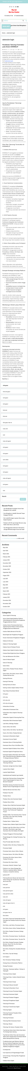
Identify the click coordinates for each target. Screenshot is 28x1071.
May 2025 (5, 585)
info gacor (5, 694)
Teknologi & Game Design (9, 982)
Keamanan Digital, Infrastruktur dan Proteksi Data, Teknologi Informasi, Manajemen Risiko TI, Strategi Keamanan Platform (14, 756)
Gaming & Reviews (7, 678)
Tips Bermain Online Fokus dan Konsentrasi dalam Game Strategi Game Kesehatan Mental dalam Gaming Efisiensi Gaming (14, 1036)
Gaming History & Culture (9, 684)
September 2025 (7, 572)
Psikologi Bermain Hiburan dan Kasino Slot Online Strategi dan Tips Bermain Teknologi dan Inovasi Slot (14, 879)
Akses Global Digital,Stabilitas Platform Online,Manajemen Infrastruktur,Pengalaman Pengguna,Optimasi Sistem (14, 620)
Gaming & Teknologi (8, 681)
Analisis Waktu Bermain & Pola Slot (12, 631)
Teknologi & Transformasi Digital (11, 1006)
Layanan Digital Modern (9, 772)
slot (4, 435)
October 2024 (6, 606)
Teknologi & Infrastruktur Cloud (11, 988)
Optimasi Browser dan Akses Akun (11, 789)
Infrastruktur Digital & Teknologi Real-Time (13, 717)
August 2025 (6, 575)
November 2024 (7, 603)
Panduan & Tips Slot (8, 792)
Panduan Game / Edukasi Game (11, 821)
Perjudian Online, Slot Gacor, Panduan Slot (13, 845)
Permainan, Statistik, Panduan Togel (12, 865)
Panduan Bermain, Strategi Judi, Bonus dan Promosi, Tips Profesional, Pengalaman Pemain (13, 810)
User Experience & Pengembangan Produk (13, 1052)
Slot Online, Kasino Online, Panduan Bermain (14, 928)
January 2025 (6, 597)
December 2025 (7, 563)
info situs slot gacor (8, 703)
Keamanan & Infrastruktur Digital (11, 736)
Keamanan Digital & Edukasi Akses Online (13, 748)
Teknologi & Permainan (9, 1003)
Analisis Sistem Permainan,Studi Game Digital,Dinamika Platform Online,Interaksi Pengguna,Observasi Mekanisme (13, 626)
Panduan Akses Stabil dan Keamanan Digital (14, 805)
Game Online (6, 665)
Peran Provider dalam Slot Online (11, 842)
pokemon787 (6, 875)
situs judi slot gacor (8, 890)
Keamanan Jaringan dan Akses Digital (12, 766)
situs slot (5, 428)
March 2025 (6, 591)
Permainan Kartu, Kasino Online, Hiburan (13, 851)
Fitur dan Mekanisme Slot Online (11, 656)
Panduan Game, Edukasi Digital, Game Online (14, 824)
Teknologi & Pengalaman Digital (11, 1000)
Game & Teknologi (7, 662)
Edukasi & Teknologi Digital (10, 644)
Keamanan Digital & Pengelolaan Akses (13, 751)
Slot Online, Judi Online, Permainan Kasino (13, 925)
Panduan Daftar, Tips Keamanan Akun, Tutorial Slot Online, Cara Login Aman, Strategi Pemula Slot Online (14, 816)
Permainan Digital (7, 848)
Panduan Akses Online (8, 802)
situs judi (5, 884)
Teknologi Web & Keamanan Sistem (12, 1021)
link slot (5, 410)
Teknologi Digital (7, 1010)
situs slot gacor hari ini (9, 903)
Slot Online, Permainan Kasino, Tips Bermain (14, 936)
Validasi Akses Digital (8, 1060)
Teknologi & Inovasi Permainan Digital (12, 991)
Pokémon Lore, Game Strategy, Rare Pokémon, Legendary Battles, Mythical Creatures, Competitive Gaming (12, 870)
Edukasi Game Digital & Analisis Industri (13, 650)
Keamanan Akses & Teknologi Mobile (12, 742)
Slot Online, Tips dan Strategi (10, 953)
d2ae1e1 (6, 49)
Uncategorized (6, 1049)
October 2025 (6, 569)
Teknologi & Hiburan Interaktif (10, 985)
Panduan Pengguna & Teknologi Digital (12, 834)
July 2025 (5, 578)
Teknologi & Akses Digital (9, 974)
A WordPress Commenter (9, 538)
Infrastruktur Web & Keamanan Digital (12, 720)
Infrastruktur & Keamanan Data (10, 709)
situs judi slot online (8, 893)
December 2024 (7, 600)
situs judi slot (6, 887)
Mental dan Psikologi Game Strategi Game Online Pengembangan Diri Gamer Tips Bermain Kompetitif (13, 780)
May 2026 (5, 547)
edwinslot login (9, 61)
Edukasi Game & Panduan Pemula (11, 647)
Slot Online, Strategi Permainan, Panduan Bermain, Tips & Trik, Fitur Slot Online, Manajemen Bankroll (13, 944)
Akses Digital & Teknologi (9, 615)
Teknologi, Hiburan (7, 1024)
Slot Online (6, 915)
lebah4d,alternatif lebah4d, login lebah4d (13, 775)
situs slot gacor (7, 441)
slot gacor (5, 398)
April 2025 (5, 588)
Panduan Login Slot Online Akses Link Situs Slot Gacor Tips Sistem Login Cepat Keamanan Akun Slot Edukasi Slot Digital (14, 829)
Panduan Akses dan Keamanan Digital (12, 799)
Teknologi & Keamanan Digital (10, 994)
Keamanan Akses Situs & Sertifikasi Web (13, 745)
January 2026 (6, 560)
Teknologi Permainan (8, 1017)
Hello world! (21, 538)
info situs (5, 697)
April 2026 (5, 550)
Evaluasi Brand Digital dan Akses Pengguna (14, 653)
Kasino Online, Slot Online (9, 726)
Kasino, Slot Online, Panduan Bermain (12, 733)
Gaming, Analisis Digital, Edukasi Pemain (13, 687)
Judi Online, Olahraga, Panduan (10, 723)
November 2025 (7, 566)
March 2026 (6, 553)
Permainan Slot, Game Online (10, 862)
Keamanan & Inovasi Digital (10, 739)
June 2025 (5, 581)
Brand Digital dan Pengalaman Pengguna (13, 634)
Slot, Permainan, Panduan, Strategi (11, 960)
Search (4, 496)
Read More (4, 379)
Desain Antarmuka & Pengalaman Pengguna (14, 637)
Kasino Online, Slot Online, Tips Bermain (13, 730)
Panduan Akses (7, 796)
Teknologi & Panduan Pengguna (11, 997)
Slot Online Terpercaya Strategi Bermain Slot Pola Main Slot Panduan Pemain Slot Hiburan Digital (14, 920)
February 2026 (6, 557)
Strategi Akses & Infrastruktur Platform (12, 963)
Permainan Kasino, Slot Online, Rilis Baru (13, 854)
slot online (5, 459)
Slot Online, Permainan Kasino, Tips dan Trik (14, 939)
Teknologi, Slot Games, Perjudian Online (13, 1027)
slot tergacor (6, 956)
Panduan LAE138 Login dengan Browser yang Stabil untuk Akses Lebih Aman (12, 1)
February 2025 (6, 594)
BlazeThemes (17, 1068)
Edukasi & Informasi (8, 641)
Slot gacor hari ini (7, 422)
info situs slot (6, 700)
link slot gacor (6, 391)
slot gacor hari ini (7, 912)
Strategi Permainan (8, 966)
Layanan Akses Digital (8, 769)
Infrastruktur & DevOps (8, 706)
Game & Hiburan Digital (9, 659)
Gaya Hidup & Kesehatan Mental (11, 691)
